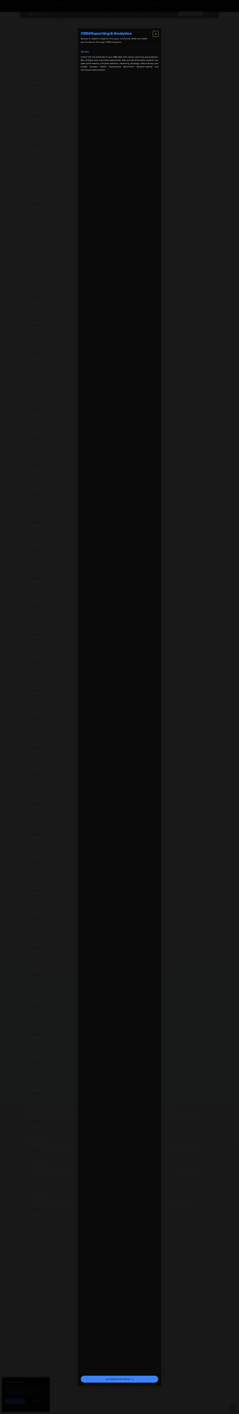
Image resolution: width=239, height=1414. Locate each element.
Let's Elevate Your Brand (118, 1379)
